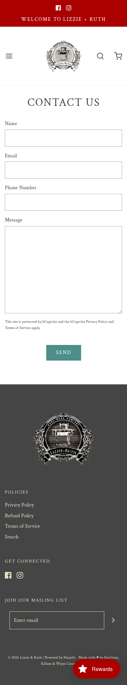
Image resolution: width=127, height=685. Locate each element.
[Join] (113, 620)
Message (13, 220)
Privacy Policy (96, 321)
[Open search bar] (100, 56)
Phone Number (20, 187)
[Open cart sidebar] (118, 56)
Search (12, 537)
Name (11, 123)
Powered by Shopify (60, 657)
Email (11, 155)
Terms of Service (18, 327)
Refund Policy (19, 515)
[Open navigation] (9, 56)
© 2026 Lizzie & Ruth (25, 657)
